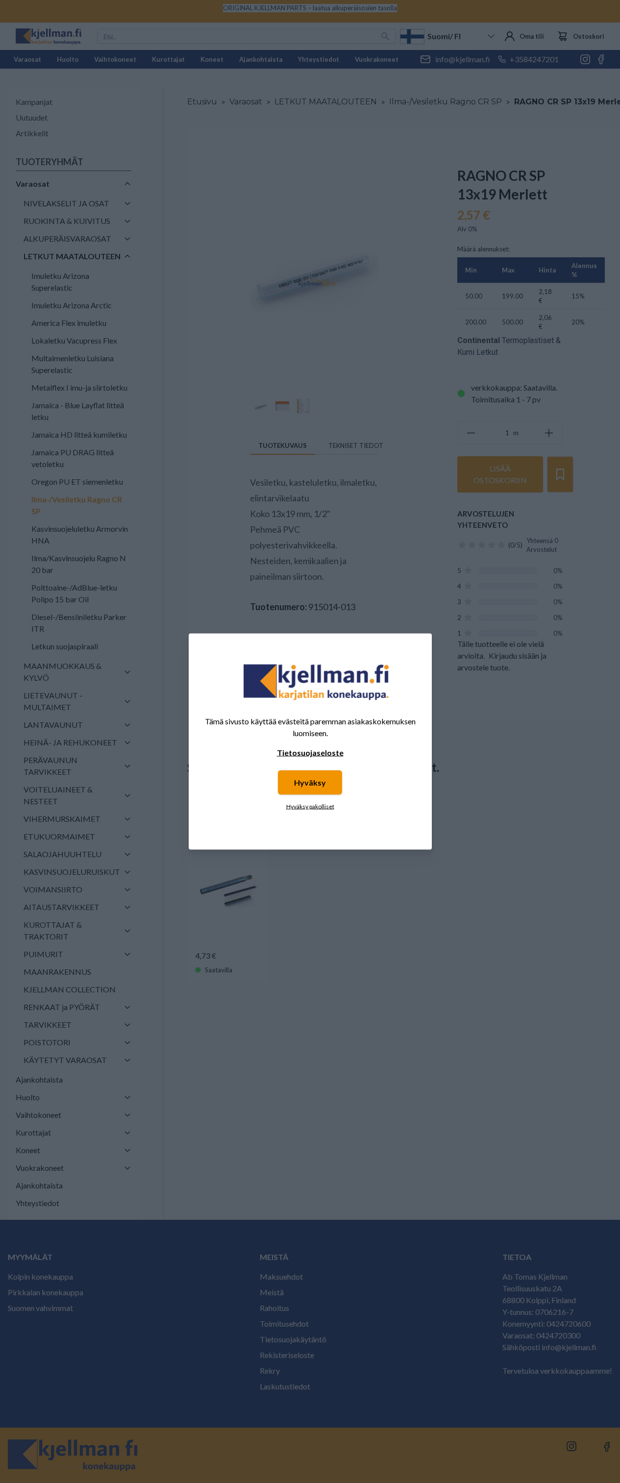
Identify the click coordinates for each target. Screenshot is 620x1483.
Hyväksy (310, 782)
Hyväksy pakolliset (310, 806)
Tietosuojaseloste (310, 752)
